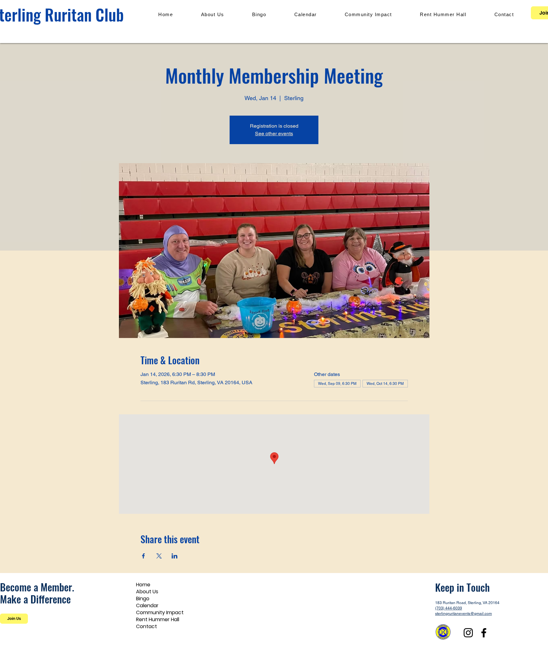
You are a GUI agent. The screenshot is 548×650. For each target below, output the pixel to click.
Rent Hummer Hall (157, 619)
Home (143, 584)
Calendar (147, 605)
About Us (147, 591)
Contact (146, 626)
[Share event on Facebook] (143, 555)
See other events (274, 134)
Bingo (142, 598)
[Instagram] (468, 633)
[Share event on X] (159, 555)
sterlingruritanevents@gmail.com (463, 613)
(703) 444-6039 (448, 608)
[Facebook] (484, 633)
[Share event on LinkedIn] (175, 555)
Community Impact (160, 612)
